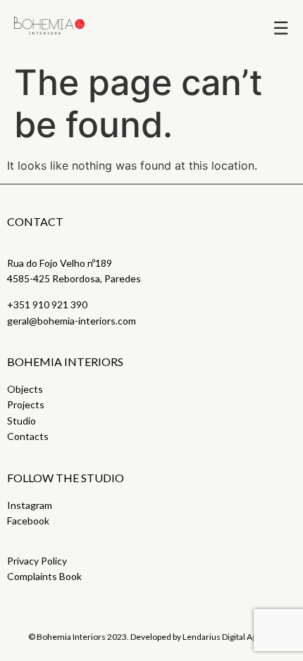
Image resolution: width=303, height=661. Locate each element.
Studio (21, 421)
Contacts (28, 436)
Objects (25, 389)
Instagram (29, 505)
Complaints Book (44, 576)
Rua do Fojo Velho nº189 (59, 263)
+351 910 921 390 (47, 304)
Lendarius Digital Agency (229, 636)
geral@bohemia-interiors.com (71, 321)
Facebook (28, 521)
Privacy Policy (37, 561)
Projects (25, 404)
